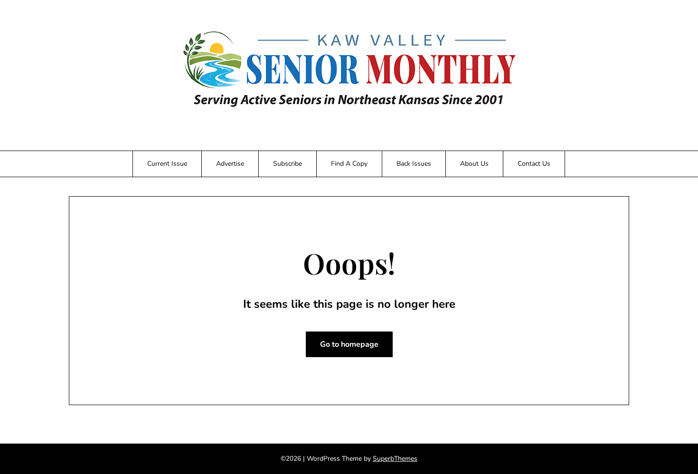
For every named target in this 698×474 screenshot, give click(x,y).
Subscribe (287, 163)
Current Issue (167, 163)
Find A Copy (349, 163)
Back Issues (413, 163)
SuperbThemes (395, 458)
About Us (474, 163)
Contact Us (534, 163)
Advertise (230, 163)
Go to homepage (349, 344)
